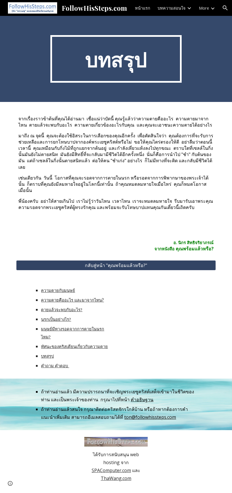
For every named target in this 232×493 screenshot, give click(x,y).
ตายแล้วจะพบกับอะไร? (61, 309)
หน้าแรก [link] (142, 8)
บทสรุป (47, 356)
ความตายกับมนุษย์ (58, 290)
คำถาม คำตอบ (55, 365)
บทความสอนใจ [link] (172, 8)
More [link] (204, 8)
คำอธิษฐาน (142, 399)
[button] (225, 8)
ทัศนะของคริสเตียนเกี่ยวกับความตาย (74, 346)
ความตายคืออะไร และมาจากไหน (71, 300)
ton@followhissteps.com (150, 417)
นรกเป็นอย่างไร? (56, 319)
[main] (116, 59)
